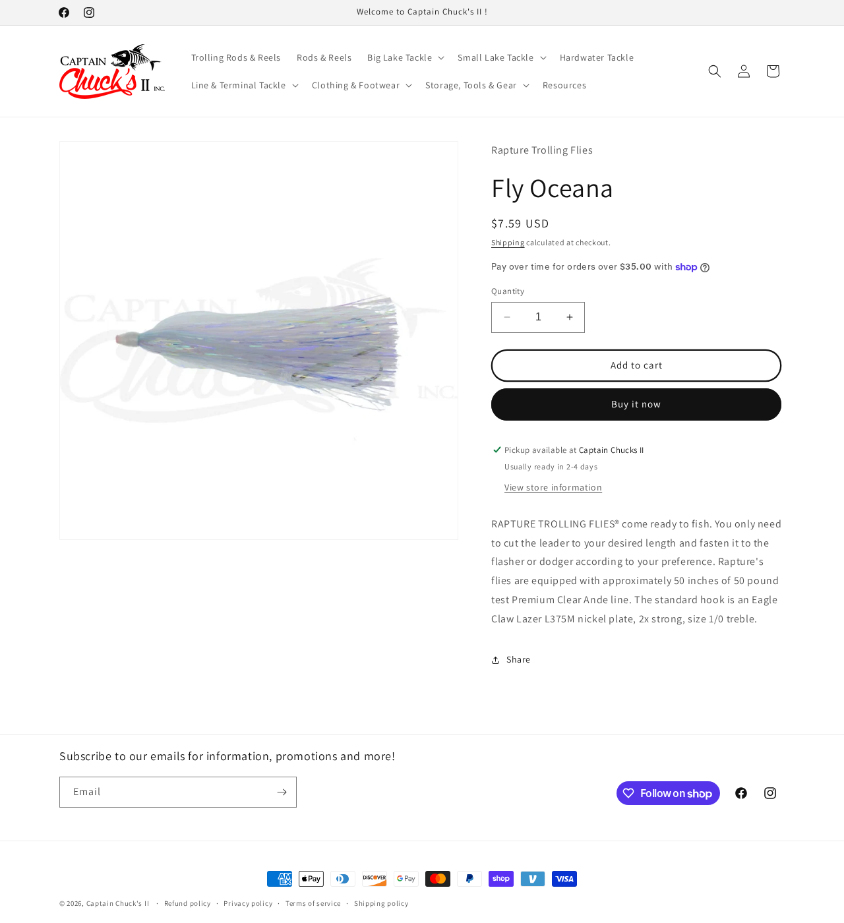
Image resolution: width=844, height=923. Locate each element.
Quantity (507, 291)
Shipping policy (381, 903)
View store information (553, 487)
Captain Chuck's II (118, 903)
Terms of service (313, 903)
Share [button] (518, 659)
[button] (404, 57)
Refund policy (187, 903)
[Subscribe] (281, 792)
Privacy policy (248, 903)
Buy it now (636, 404)
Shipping (508, 242)
